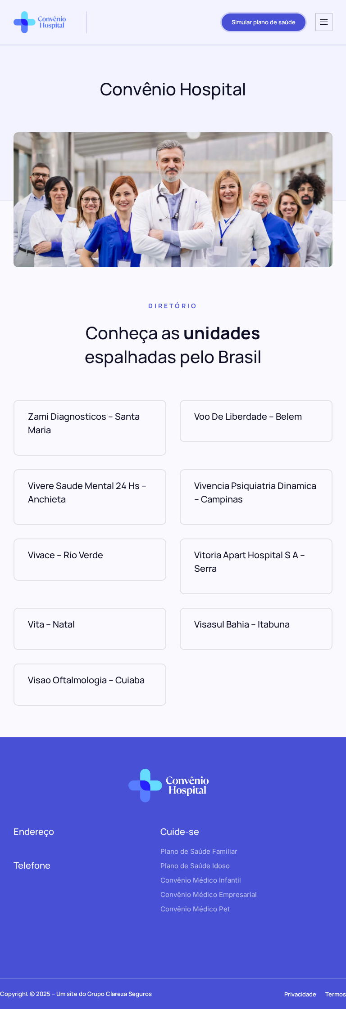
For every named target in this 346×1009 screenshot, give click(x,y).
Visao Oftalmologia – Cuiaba (86, 680)
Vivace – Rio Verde (65, 555)
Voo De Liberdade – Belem (248, 416)
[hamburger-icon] (323, 22)
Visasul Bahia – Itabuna (242, 624)
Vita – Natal (51, 624)
